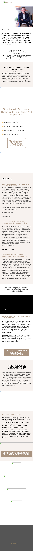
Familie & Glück (12, 122)
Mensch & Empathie (13, 126)
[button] (16, 122)
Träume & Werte (12, 134)
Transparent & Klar (14, 130)
